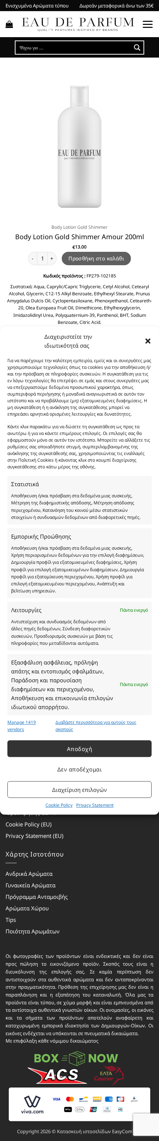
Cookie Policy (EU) (29, 824)
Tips (11, 919)
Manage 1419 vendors (21, 725)
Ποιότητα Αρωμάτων (33, 931)
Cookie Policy (58, 805)
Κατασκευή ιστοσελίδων (84, 1131)
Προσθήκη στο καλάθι (96, 258)
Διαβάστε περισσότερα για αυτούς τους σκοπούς (95, 725)
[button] (148, 341)
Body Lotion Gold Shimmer (79, 227)
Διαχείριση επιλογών (79, 789)
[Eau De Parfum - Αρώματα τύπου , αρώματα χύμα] (78, 24)
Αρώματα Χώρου (27, 908)
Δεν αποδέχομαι (79, 769)
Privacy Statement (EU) (35, 835)
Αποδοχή (79, 748)
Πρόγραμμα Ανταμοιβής (37, 896)
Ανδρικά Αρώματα (29, 873)
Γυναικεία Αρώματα (30, 885)
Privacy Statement (95, 805)
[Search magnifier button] (137, 47)
